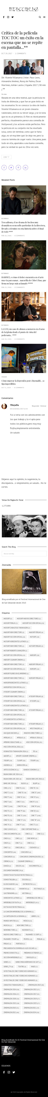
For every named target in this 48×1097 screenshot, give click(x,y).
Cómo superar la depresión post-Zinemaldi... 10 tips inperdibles (22, 382)
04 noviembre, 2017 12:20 (19, 409)
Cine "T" (6, 157)
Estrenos (5, 218)
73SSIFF (4, 377)
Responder (35, 406)
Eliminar (43, 406)
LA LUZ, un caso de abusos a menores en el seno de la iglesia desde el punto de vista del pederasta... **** (23, 332)
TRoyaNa (14, 405)
